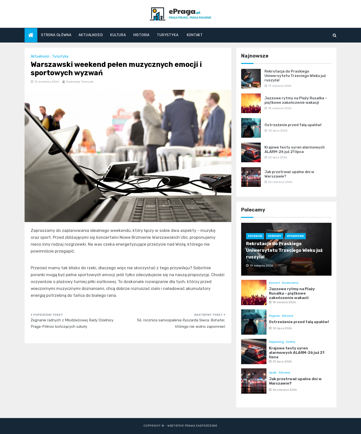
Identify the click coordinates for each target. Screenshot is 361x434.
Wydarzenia (295, 236)
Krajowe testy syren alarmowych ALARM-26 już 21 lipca (294, 149)
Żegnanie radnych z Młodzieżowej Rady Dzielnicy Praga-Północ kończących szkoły (72, 323)
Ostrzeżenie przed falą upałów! (292, 125)
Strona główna (56, 35)
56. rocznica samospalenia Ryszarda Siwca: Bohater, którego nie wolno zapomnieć (181, 323)
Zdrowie (287, 315)
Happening (276, 342)
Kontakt (195, 35)
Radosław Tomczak (79, 81)
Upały (273, 372)
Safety (290, 342)
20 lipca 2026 (282, 361)
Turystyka (167, 35)
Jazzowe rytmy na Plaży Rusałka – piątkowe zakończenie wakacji (295, 100)
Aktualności (91, 35)
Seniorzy (274, 236)
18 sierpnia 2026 (284, 302)
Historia (141, 35)
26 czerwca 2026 (285, 389)
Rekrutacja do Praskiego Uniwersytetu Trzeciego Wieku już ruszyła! (295, 75)
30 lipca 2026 (282, 328)
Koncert (274, 282)
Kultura (118, 35)
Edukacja (255, 236)
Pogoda (274, 315)
